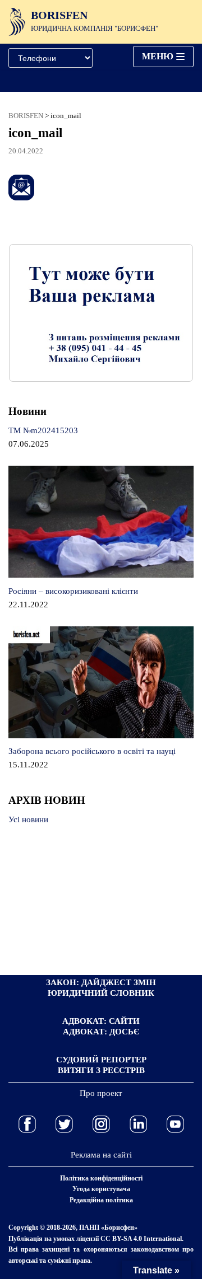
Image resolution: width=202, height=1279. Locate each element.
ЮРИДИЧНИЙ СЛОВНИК (101, 992)
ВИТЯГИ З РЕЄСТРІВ (101, 1070)
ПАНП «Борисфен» (108, 1227)
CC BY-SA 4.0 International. (141, 1239)
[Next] (170, 313)
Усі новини (28, 819)
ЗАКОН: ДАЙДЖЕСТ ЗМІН (101, 982)
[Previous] (32, 313)
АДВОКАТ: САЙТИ (101, 1020)
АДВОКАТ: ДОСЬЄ (101, 1031)
